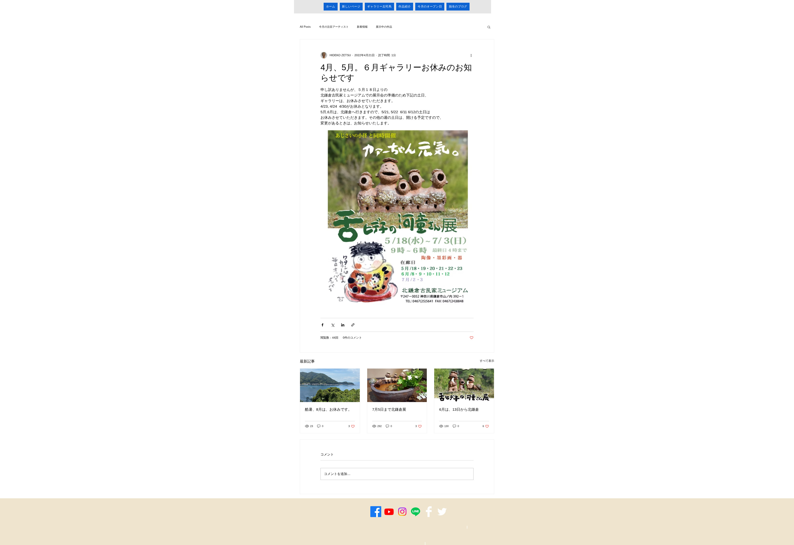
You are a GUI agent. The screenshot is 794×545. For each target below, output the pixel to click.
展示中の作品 (384, 26)
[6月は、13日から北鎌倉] (464, 385)
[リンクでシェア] (353, 325)
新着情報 (362, 26)
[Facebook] (375, 511)
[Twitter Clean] (441, 511)
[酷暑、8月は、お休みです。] (330, 385)
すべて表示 (487, 360)
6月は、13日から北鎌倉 (459, 409)
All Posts (305, 26)
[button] (489, 27)
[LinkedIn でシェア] (343, 325)
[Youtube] (389, 511)
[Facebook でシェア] (322, 325)
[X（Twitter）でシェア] (333, 325)
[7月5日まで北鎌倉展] (397, 385)
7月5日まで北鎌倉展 (389, 409)
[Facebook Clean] (428, 511)
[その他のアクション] (471, 55)
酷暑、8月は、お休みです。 (328, 409)
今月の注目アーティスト (334, 26)
